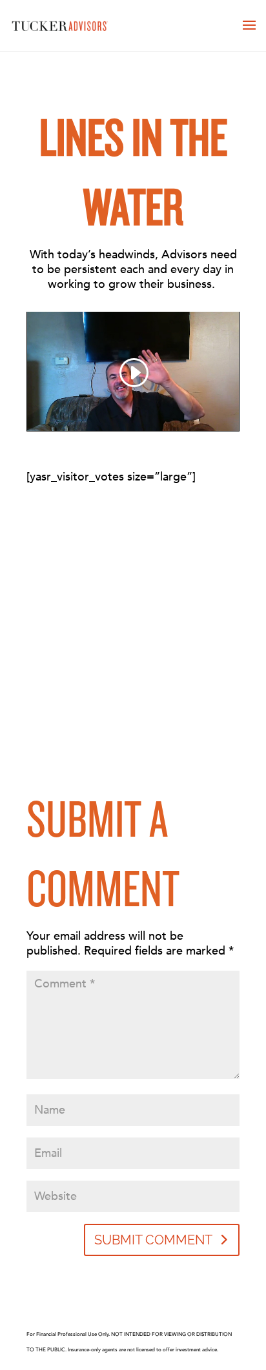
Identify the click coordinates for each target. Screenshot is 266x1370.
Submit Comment (153, 1240)
